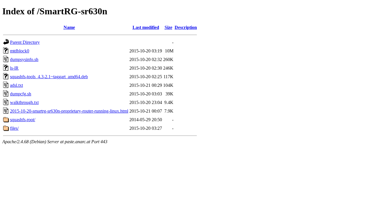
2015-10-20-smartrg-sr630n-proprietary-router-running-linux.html (69, 111)
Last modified (146, 27)
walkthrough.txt (24, 102)
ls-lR (14, 68)
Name (69, 27)
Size (168, 27)
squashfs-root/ (22, 119)
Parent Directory (25, 42)
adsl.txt (16, 85)
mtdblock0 (19, 50)
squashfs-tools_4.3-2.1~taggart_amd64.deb (49, 76)
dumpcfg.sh (20, 93)
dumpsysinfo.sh (24, 59)
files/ (14, 128)
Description (186, 27)
